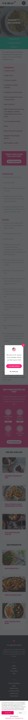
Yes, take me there (14, 366)
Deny (20, 713)
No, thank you (14, 371)
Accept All (7, 713)
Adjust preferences (14, 716)
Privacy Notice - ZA (18, 718)
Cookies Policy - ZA (9, 718)
